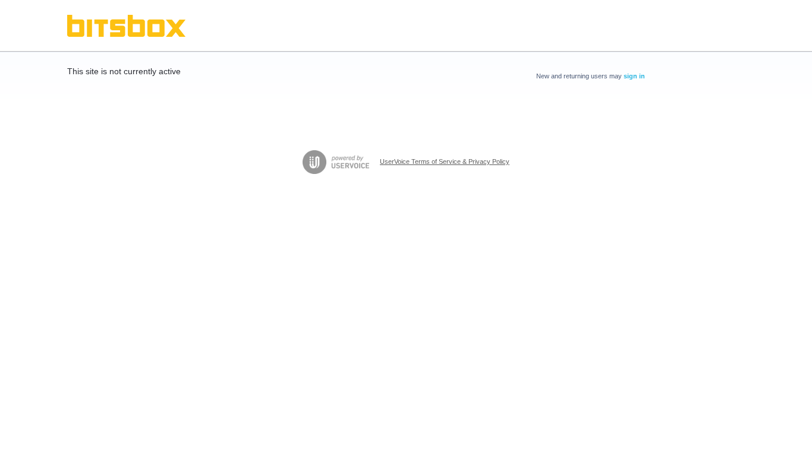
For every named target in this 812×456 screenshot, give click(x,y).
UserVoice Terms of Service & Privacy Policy (444, 161)
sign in (634, 76)
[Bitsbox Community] (126, 26)
